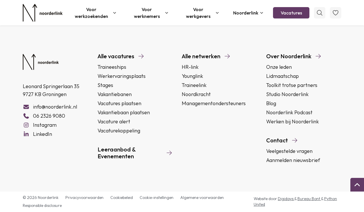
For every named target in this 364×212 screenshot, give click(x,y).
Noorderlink (245, 13)
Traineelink (194, 85)
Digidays (286, 198)
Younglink (192, 76)
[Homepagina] (43, 13)
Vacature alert (114, 121)
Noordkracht (196, 94)
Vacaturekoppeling (119, 130)
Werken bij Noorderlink (292, 121)
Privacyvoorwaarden (84, 197)
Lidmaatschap (282, 76)
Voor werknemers (147, 13)
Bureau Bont (309, 198)
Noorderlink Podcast (289, 112)
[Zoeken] (319, 12)
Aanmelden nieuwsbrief (293, 160)
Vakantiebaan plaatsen (124, 112)
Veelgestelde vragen (289, 151)
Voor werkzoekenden (91, 13)
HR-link (190, 67)
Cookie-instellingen (156, 197)
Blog (271, 103)
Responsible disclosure (42, 205)
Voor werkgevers (198, 13)
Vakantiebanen (115, 94)
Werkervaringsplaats (122, 76)
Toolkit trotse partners (291, 85)
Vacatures (291, 13)
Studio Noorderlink (287, 94)
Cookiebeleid (121, 197)
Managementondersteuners (214, 103)
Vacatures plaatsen (119, 103)
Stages (105, 85)
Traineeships (112, 67)
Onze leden (279, 67)
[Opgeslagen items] (335, 12)
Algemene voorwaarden (202, 197)
